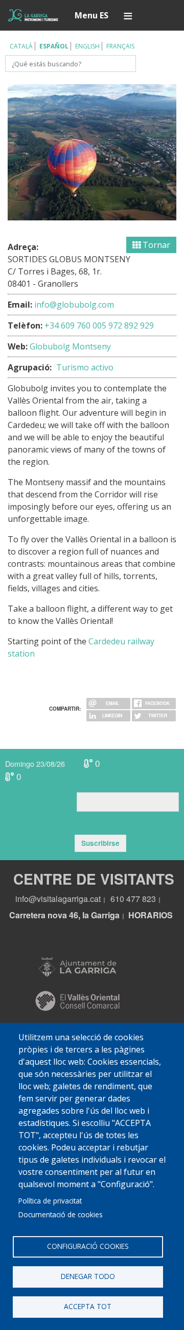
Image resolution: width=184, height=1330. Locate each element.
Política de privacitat (50, 1201)
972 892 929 (131, 325)
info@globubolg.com (74, 304)
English (87, 46)
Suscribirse (100, 843)
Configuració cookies (88, 1246)
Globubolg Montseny (70, 346)
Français (120, 46)
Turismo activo (84, 367)
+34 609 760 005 (75, 325)
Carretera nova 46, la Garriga (64, 915)
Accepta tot (87, 1306)
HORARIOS (150, 915)
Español (53, 46)
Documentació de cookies (60, 1214)
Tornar (155, 244)
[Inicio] (33, 15)
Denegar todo (88, 1276)
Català (21, 46)
